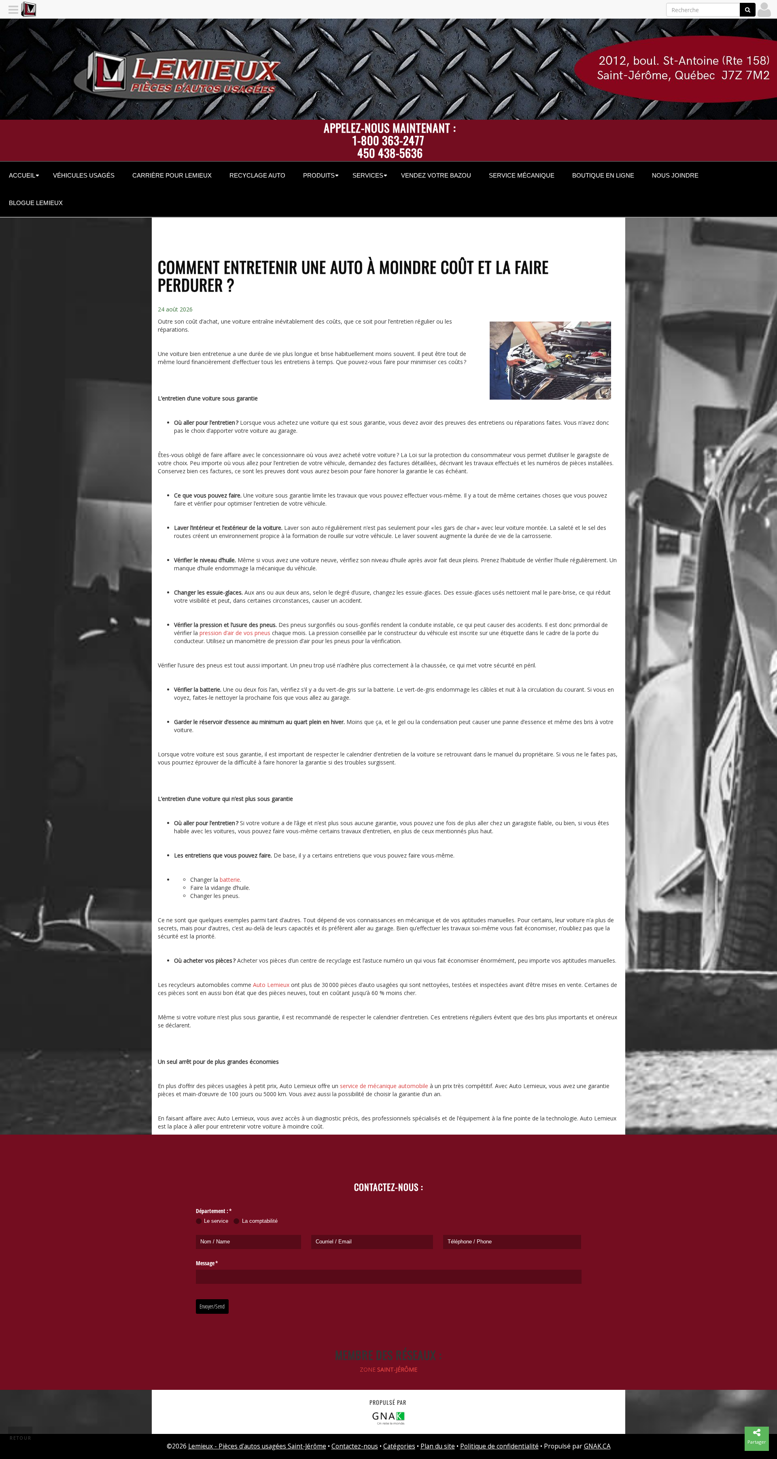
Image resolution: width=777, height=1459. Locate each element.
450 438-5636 (390, 152)
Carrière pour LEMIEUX (172, 175)
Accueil (22, 175)
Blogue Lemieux (36, 202)
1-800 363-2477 (388, 140)
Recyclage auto (257, 175)
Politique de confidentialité (499, 1446)
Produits (319, 175)
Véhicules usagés (84, 175)
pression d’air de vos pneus (235, 633)
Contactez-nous (354, 1446)
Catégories (399, 1446)
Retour (21, 1438)
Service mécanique (521, 175)
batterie (230, 879)
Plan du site (437, 1446)
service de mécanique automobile (384, 1086)
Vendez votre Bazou (436, 175)
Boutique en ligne (603, 175)
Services (367, 175)
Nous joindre (675, 175)
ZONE (388, 1369)
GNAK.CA (597, 1446)
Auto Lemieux (271, 985)
